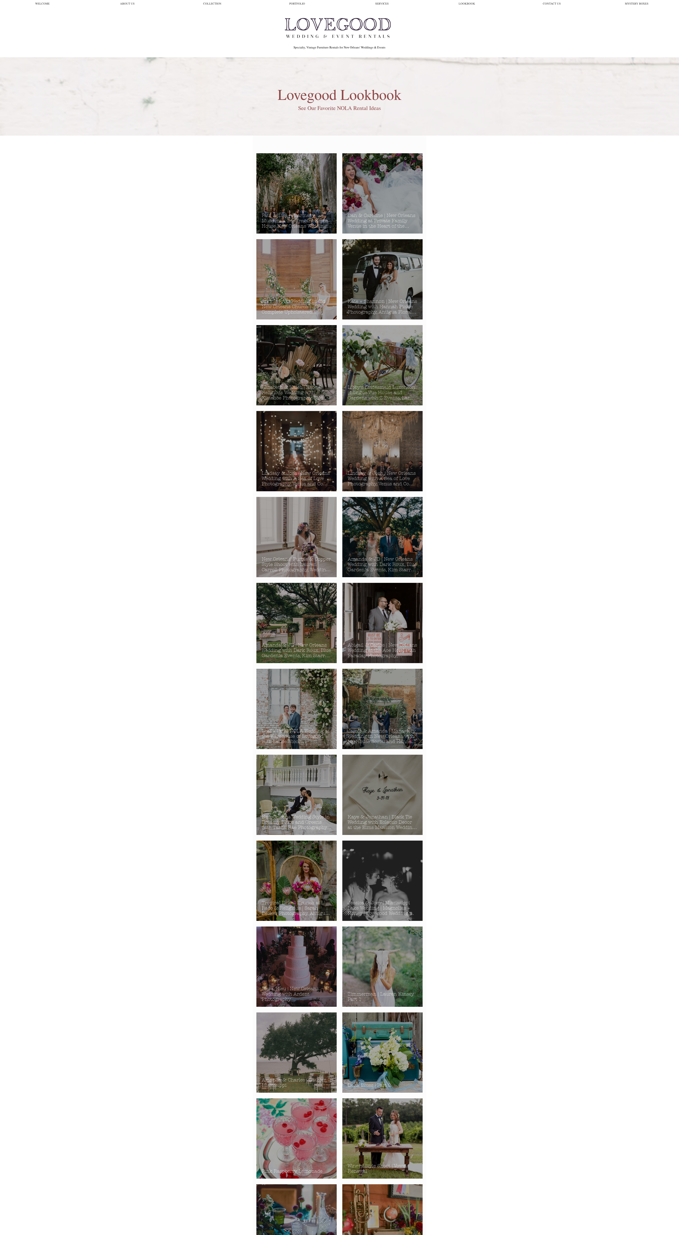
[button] (418, 137)
